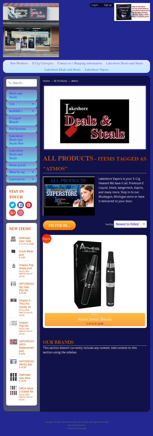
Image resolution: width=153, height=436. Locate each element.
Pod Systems (17, 129)
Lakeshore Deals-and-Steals (124, 63)
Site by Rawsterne (76, 425)
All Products (60, 80)
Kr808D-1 (16, 111)
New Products (19, 63)
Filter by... (59, 225)
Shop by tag (17, 172)
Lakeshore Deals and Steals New (16, 140)
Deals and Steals (15, 95)
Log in (95, 5)
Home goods (17, 165)
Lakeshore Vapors (97, 69)
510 (11, 104)
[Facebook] (20, 205)
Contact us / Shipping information (79, 63)
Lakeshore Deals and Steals (63, 69)
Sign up (108, 5)
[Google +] (12, 212)
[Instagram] (20, 212)
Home (46, 80)
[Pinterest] (28, 205)
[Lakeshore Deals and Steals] (31, 30)
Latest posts (17, 179)
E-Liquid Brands (15, 120)
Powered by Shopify (76, 428)
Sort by (109, 224)
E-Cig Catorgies (42, 63)
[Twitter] (12, 205)
